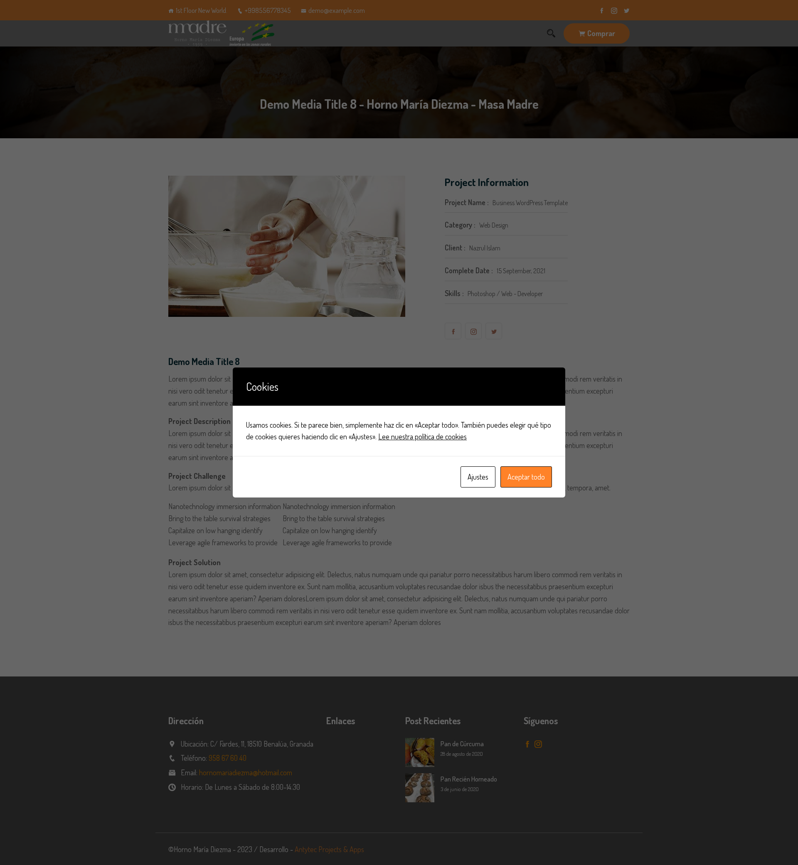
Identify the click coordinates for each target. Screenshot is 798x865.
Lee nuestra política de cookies (422, 436)
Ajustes (478, 476)
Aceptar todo (526, 476)
